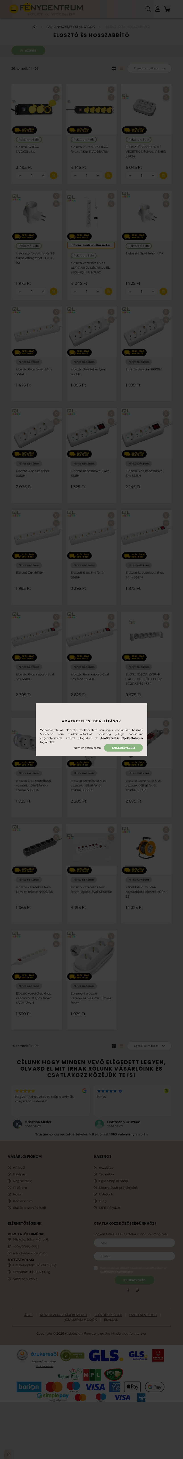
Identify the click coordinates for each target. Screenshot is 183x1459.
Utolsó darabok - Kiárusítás (90, 245)
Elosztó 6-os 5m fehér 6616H (88, 575)
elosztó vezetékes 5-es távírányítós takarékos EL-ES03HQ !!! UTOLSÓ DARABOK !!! (91, 270)
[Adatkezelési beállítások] (8, 1454)
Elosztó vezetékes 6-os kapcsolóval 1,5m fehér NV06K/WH (33, 998)
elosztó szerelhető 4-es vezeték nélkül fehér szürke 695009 (88, 785)
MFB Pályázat (110, 1208)
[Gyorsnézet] (56, 97)
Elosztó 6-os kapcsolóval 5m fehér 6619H (90, 676)
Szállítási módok (81, 1320)
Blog (103, 1201)
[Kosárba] (53, 175)
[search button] (148, 8)
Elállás (111, 1320)
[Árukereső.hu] (44, 1355)
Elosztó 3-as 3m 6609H (144, 369)
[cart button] (166, 8)
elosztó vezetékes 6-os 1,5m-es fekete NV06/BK (34, 889)
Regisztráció (22, 1181)
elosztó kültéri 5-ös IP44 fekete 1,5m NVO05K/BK (89, 149)
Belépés (19, 1174)
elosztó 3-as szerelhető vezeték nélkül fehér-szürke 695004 (33, 785)
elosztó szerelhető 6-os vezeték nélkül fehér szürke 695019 (143, 785)
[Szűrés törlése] (57, 50)
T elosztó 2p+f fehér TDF (144, 253)
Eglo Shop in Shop (113, 1181)
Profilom (20, 1188)
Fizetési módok (143, 1315)
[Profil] (157, 8)
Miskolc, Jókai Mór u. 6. (31, 1239)
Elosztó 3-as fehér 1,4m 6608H (88, 371)
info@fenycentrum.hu (30, 1253)
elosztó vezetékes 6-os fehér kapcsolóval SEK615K (91, 889)
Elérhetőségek (108, 1315)
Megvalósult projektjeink (118, 1188)
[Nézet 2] (121, 68)
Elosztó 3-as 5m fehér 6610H (32, 473)
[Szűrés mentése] (50, 50)
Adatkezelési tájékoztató (63, 1315)
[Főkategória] (35, 27)
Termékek (106, 1174)
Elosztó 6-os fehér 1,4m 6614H (34, 371)
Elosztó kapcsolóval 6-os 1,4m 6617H (145, 575)
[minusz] (20, 175)
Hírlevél (19, 1168)
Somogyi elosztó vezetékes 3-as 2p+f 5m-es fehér (91, 998)
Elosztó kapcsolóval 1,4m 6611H (90, 473)
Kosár (17, 1194)
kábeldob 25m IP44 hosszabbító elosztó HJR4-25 (146, 891)
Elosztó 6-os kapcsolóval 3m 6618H (35, 676)
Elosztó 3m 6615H (30, 573)
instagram (137, 1290)
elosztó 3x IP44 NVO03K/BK (27, 149)
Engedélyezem (123, 747)
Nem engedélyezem (87, 747)
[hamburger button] (13, 8)
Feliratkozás (134, 1280)
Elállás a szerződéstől (29, 1208)
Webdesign (74, 1333)
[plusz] (43, 175)
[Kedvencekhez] (56, 89)
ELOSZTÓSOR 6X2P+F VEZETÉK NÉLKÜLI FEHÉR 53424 (146, 151)
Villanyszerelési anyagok (71, 27)
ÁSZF (28, 1315)
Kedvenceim (23, 1201)
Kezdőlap (106, 1168)
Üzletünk (106, 1194)
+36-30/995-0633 (26, 1246)
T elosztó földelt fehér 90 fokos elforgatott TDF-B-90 (35, 258)
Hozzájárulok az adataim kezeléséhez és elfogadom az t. (133, 1269)
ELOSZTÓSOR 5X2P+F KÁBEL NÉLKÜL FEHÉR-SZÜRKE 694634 (144, 679)
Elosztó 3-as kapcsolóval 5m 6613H (144, 473)
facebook (128, 1290)
